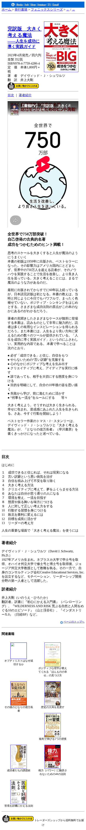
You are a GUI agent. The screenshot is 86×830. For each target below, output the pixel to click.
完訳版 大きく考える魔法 (25, 37)
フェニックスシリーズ (47, 9)
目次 (11, 95)
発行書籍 (21, 9)
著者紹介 (25, 95)
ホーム (7, 9)
